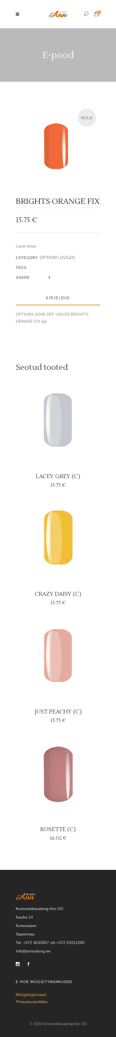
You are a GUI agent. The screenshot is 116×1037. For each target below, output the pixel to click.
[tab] (58, 298)
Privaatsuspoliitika (32, 1001)
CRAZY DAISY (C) (58, 594)
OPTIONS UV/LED (57, 257)
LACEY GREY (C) (58, 476)
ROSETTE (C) (58, 829)
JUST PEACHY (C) (58, 711)
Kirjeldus (58, 298)
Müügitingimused (31, 994)
